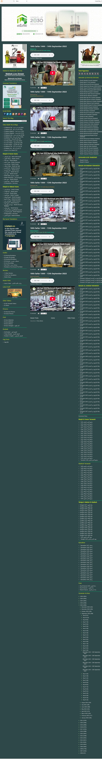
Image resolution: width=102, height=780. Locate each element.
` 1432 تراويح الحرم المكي (86, 435)
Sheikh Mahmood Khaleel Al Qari (88, 131)
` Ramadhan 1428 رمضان (86, 547)
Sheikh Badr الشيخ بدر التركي (11, 175)
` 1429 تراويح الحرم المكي (86, 426)
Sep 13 (85, 673)
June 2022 (84, 707)
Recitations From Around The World (13, 267)
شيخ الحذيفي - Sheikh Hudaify (11, 189)
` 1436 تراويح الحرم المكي (86, 443)
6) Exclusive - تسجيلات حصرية (11, 261)
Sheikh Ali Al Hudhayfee (86, 114)
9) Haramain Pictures (9, 311)
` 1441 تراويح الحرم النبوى (86, 491)
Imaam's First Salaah (9, 150)
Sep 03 (85, 695)
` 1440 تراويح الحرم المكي (86, 450)
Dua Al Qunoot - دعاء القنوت (87, 587)
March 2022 (85, 713)
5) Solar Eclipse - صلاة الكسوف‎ (12, 144)
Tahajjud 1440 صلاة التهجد (86, 529)
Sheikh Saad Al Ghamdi (86, 140)
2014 (81, 735)
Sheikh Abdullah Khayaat (86, 107)
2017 (81, 729)
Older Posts (71, 318)
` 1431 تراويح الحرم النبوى (86, 472)
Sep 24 (85, 628)
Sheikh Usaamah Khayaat (86, 153)
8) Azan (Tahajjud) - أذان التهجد (11, 325)
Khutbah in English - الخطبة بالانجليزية (13, 336)
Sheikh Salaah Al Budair (86, 142)
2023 (81, 603)
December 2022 (86, 607)
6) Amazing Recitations (10, 255)
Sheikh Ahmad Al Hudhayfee (87, 112)
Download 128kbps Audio (36, 58)
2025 (81, 598)
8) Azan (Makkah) (8, 322)
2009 (81, 746)
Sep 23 (85, 630)
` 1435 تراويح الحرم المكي (86, 441)
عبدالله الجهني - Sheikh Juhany (11, 158)
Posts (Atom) (40, 321)
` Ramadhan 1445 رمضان (86, 579)
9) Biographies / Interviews (11, 183)
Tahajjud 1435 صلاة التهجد (86, 520)
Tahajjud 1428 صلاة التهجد (86, 507)
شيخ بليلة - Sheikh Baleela (10, 160)
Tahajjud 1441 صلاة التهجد (86, 531)
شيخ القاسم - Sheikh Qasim (11, 191)
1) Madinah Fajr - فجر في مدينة (12, 127)
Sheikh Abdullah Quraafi (86, 80)
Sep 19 (85, 639)
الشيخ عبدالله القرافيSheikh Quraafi (13, 209)
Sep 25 (85, 626)
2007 (81, 751)
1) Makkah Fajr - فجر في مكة (11, 129)
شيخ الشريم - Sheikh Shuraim (11, 171)
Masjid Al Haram (84, 160)
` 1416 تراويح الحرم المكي (86, 422)
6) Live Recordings (9, 263)
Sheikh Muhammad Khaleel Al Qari (88, 135)
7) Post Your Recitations (10, 275)
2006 (81, 753)
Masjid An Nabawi (84, 162)
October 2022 (85, 611)
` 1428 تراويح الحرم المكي (86, 429)
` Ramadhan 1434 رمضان (86, 558)
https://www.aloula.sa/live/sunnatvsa (15, 80)
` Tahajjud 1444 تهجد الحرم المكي (88, 539)
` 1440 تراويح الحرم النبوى (86, 489)
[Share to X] (44, 88)
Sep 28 (85, 619)
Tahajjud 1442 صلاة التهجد (86, 533)
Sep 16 (85, 645)
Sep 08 (85, 684)
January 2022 (85, 717)
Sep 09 (85, 682)
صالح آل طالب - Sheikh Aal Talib (12, 166)
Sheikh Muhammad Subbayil (87, 138)
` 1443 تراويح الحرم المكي (86, 456)
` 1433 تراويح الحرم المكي (86, 437)
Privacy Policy (52, 765)
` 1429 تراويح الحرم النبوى (86, 466)
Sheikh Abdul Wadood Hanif (87, 103)
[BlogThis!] (43, 88)
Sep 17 (85, 643)
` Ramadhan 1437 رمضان (86, 564)
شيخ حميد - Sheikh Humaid (10, 173)
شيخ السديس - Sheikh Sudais (11, 164)
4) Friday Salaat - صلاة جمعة (11, 140)
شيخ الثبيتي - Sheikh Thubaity (11, 195)
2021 (81, 720)
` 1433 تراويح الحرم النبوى (86, 475)
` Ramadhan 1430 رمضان (86, 551)
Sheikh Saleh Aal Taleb (85, 146)
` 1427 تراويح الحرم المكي (86, 427)
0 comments (33, 87)
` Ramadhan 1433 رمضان (86, 556)
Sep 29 (85, 617)
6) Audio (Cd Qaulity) (9, 257)
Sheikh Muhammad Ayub (86, 133)
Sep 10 (85, 680)
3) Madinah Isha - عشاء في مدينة (12, 135)
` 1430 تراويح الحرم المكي (86, 431)
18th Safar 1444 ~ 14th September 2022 (48, 46)
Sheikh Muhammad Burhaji (87, 84)
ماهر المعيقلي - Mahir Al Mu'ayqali (12, 156)
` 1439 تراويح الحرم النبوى (86, 487)
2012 (81, 740)
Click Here (14, 297)
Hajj (5, 342)
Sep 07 (85, 686)
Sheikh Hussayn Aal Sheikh (87, 120)
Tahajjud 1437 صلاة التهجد (86, 524)
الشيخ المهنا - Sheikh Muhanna (11, 202)
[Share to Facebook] (46, 88)
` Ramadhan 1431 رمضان (86, 553)
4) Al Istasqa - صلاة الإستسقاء (11, 138)
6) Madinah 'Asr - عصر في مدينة (12, 146)
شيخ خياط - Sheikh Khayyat (11, 179)
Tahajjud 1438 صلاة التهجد (86, 526)
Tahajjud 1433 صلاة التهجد (86, 516)
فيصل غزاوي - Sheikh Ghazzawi (12, 162)
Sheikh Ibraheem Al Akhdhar (87, 122)
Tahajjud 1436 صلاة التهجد (86, 522)
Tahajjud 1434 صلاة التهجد (86, 518)
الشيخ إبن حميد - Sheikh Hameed (12, 201)
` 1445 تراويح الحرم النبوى (86, 498)
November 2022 (86, 609)
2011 (81, 742)
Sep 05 (85, 691)
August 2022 (85, 702)
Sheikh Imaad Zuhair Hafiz (87, 124)
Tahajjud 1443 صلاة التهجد (86, 535)
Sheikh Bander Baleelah (86, 95)
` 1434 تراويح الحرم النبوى (86, 477)
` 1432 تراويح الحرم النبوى (86, 474)
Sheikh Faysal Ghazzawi (86, 118)
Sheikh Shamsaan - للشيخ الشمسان (13, 177)
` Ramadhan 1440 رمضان (86, 570)
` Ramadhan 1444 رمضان (86, 577)
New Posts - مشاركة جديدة (10, 265)
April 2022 (84, 711)
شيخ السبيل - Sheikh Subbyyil (11, 181)
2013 (81, 737)
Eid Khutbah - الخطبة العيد (10, 332)
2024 (81, 600)
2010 (81, 744)
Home (53, 318)
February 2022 (85, 715)
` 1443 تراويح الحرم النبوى (86, 494)
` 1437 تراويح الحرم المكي (86, 444)
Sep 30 (85, 615)
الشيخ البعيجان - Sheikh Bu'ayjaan (12, 197)
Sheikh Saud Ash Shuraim (86, 150)
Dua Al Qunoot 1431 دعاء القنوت (88, 586)
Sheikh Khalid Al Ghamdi (86, 126)
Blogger (61, 777)
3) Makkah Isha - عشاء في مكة (12, 137)
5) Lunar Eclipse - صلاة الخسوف (12, 142)
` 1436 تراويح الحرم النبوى (86, 481)
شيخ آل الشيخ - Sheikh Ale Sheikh (12, 199)
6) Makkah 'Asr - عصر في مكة (11, 148)
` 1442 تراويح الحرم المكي (86, 454)
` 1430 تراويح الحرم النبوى (86, 470)
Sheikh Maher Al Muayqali (86, 89)
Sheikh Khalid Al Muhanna (86, 127)
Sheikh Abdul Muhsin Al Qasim (88, 99)
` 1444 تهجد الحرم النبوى (86, 537)
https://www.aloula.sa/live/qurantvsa (15, 75)
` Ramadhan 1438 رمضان (86, 566)
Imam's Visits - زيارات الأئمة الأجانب (13, 283)
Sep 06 (85, 689)
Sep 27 (85, 622)
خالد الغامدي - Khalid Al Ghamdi (12, 168)
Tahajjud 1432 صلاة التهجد (86, 514)
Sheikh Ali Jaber (84, 116)
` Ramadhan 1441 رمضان (86, 572)
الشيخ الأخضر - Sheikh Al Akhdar (12, 215)
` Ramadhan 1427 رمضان (86, 545)
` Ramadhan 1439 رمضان (86, 568)
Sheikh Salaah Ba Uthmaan (87, 86)
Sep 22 (85, 632)
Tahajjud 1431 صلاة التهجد (86, 512)
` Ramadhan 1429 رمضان (86, 549)
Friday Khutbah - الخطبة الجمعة (12, 334)
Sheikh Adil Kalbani (85, 110)
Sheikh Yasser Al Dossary (86, 88)
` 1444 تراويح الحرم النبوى (86, 496)
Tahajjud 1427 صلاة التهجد (86, 505)
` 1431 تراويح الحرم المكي (86, 433)
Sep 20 (85, 637)
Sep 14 (85, 650)
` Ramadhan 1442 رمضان (86, 574)
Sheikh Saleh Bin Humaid (86, 148)
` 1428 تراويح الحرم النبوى (86, 468)
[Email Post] (38, 87)
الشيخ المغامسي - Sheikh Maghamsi (13, 211)
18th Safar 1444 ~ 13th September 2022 (48, 137)
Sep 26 (85, 624)
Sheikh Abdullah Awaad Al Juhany (88, 105)
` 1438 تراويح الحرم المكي (86, 446)
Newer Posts (34, 318)
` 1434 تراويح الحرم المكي (86, 439)
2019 (81, 725)
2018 (81, 727)
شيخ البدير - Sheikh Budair (10, 193)
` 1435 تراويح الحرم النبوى (86, 479)
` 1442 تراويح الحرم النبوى (86, 493)
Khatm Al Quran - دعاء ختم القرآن (88, 589)
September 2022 (86, 613)
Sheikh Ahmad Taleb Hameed (87, 93)
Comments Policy (82, 416)
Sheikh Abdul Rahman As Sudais (88, 101)
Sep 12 (85, 676)
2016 (81, 731)
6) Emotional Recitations (10, 259)
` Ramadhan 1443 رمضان (86, 575)
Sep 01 (85, 699)
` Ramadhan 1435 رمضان (86, 560)
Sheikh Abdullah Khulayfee (87, 108)
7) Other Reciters (8, 273)
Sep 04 (85, 693)
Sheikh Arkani (7, 277)
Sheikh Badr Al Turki (85, 82)
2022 (81, 605)
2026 (81, 596)
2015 (81, 733)
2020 (81, 722)
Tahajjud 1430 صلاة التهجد (86, 510)
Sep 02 (85, 697)
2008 (81, 748)
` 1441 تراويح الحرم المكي (86, 452)
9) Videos (6, 305)
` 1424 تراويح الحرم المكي (86, 424)
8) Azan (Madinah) (9, 320)
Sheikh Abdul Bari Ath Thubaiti (87, 97)
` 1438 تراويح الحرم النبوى (86, 485)
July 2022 (84, 704)
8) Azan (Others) (8, 323)
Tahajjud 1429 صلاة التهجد (86, 508)
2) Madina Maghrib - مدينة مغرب (12, 131)
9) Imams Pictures (8, 313)
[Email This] (41, 88)
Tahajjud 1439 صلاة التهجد (86, 527)
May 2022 (84, 709)
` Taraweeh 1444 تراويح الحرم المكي (89, 460)
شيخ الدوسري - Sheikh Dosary (11, 169)
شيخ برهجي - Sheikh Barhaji (11, 208)
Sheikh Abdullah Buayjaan (86, 91)
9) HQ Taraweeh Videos (10, 303)
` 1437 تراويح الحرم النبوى (86, 483)
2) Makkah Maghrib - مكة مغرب (12, 133)
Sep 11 (85, 678)
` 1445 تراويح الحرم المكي (86, 458)
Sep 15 (85, 648)
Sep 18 (85, 641)
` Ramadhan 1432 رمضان (86, 555)
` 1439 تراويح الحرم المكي (86, 448)
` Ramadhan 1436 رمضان (86, 562)
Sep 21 (85, 635)
